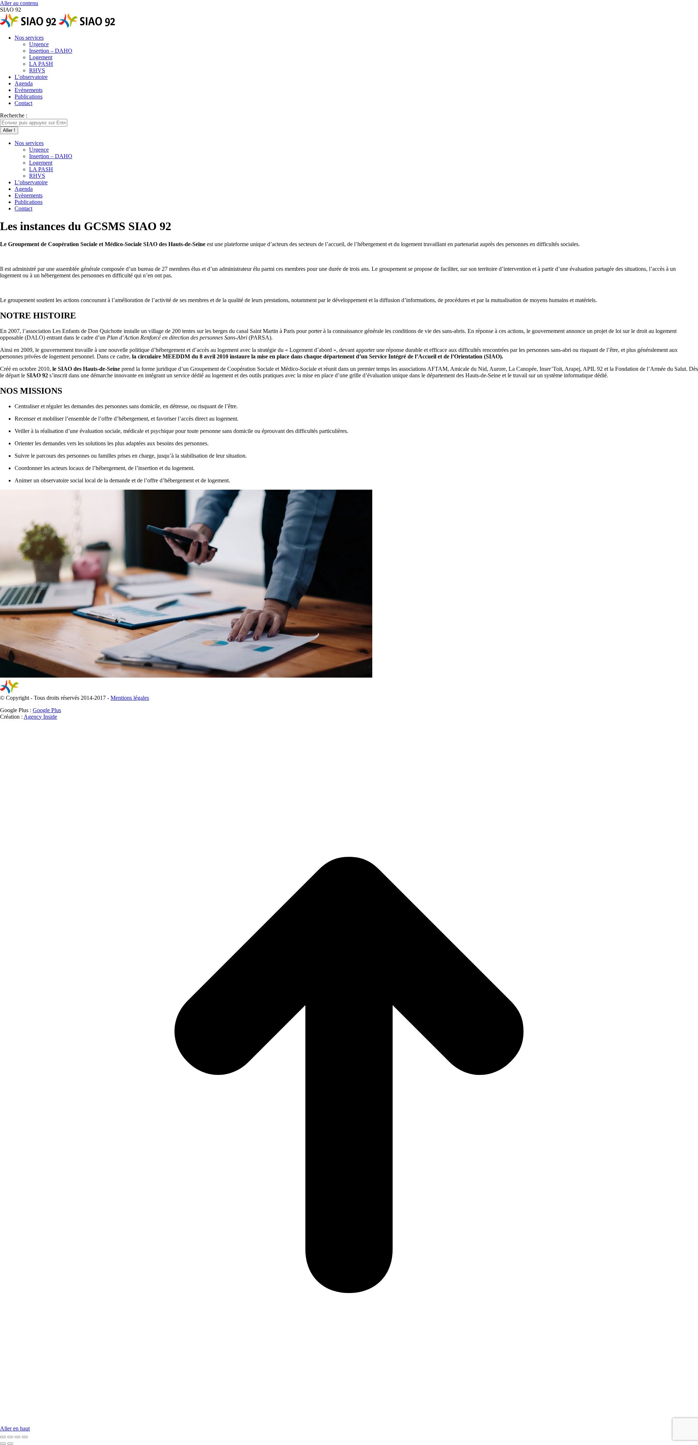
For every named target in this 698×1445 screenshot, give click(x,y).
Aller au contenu (19, 3)
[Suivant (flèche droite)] (10, 1443)
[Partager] (10, 1437)
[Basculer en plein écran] (17, 1437)
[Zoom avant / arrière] (25, 1437)
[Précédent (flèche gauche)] (3, 1443)
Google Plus (47, 710)
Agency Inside (40, 717)
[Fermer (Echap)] (3, 1437)
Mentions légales (130, 698)
